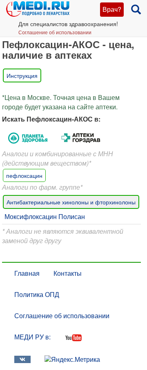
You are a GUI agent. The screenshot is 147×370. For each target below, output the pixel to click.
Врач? (111, 9)
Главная (27, 273)
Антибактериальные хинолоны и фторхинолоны (71, 202)
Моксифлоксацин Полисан (44, 216)
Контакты (67, 273)
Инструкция (22, 75)
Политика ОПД (36, 294)
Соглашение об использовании (54, 32)
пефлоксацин (24, 175)
